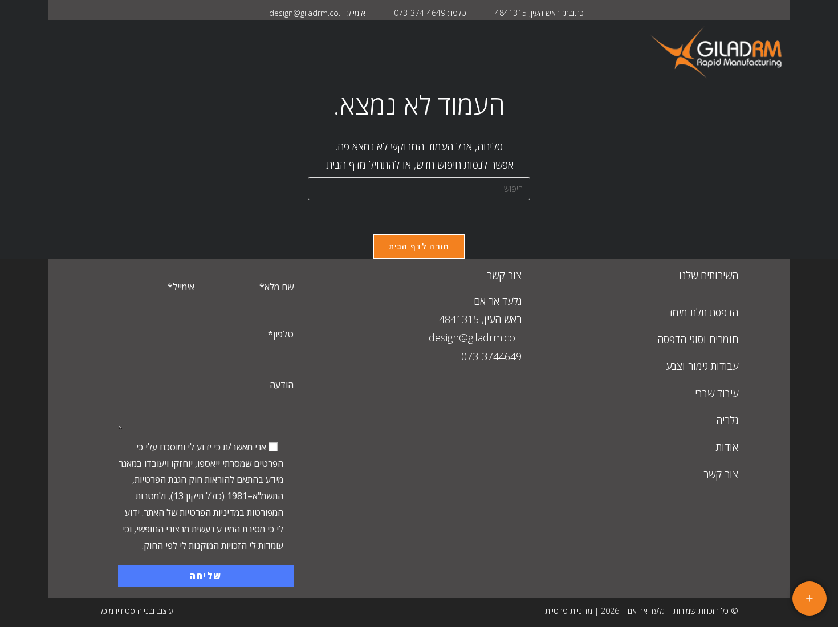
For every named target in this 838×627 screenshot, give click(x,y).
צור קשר (720, 474)
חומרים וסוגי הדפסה (697, 339)
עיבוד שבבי (716, 393)
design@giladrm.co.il (475, 337)
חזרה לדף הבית (419, 246)
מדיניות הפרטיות (209, 512)
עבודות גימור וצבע (702, 366)
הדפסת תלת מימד (703, 312)
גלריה (727, 420)
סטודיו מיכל (117, 610)
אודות (727, 447)
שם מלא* (276, 286)
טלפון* (281, 334)
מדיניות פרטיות (568, 610)
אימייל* (181, 286)
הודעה (282, 384)
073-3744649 (491, 356)
